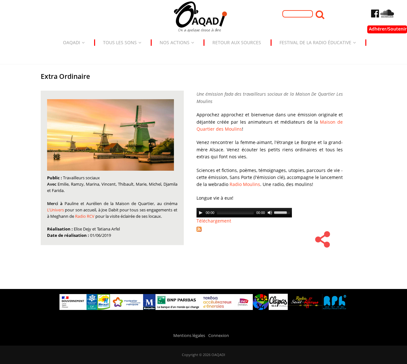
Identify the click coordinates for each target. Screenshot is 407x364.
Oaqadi (71, 42)
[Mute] (269, 212)
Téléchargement (214, 221)
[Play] (200, 212)
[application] (244, 212)
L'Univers (56, 210)
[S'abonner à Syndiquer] (201, 232)
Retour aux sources (236, 42)
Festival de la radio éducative (315, 42)
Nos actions (175, 42)
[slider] (283, 212)
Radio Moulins (245, 184)
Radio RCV (84, 216)
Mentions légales (189, 335)
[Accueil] (203, 18)
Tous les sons (120, 42)
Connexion (218, 335)
